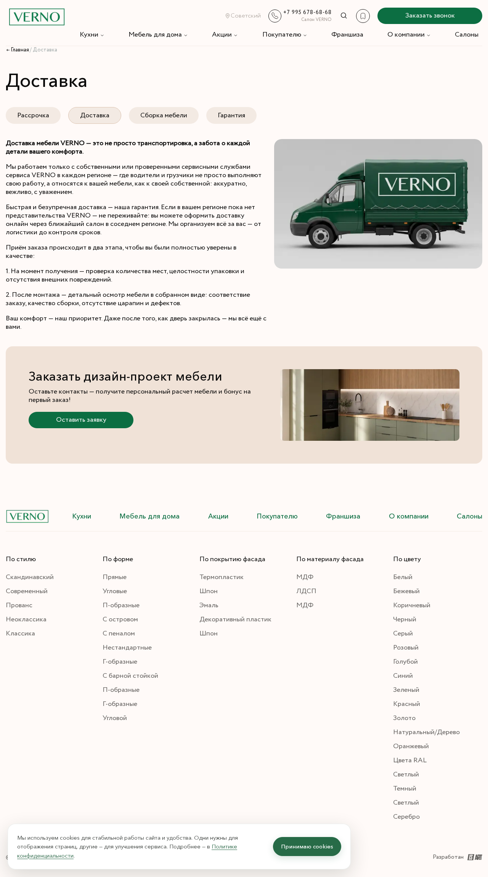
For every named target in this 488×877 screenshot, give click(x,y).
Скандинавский (30, 577)
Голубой (405, 662)
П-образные (121, 605)
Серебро (406, 817)
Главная (20, 50)
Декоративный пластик (235, 619)
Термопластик (221, 577)
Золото (404, 718)
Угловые (115, 591)
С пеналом (119, 634)
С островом (120, 619)
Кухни (89, 35)
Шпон (208, 591)
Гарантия (231, 115)
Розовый (406, 648)
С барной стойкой (130, 676)
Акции (222, 35)
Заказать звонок (430, 16)
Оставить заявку (81, 420)
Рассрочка (33, 115)
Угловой (115, 718)
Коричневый (411, 605)
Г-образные (120, 662)
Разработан (448, 857)
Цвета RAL (410, 760)
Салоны (466, 35)
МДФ (304, 577)
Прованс (19, 605)
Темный (404, 789)
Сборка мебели (163, 115)
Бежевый (406, 591)
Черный (404, 619)
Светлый (406, 774)
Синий (403, 676)
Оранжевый (411, 746)
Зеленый (406, 690)
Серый (403, 634)
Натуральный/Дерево (426, 732)
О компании (406, 35)
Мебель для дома (155, 35)
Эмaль (208, 605)
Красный (406, 704)
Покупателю (281, 35)
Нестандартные (127, 648)
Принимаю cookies (307, 846)
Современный (27, 591)
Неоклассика (26, 619)
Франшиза (347, 35)
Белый (403, 577)
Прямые (115, 577)
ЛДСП (306, 591)
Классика (20, 634)
